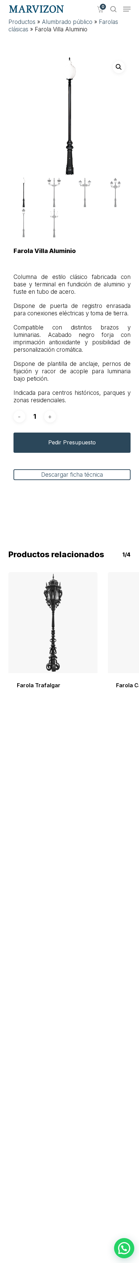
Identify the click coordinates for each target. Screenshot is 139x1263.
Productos (21, 22)
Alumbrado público (67, 22)
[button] (127, 9)
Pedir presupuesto (72, 442)
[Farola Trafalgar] (53, 622)
